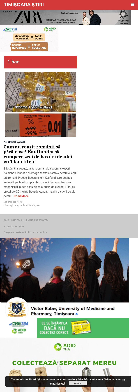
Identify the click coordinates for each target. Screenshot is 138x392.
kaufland (24, 205)
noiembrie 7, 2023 (14, 142)
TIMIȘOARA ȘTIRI (24, 4)
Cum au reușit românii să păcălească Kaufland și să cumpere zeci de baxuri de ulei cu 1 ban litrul (38, 154)
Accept (78, 383)
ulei (38, 205)
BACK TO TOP (16, 226)
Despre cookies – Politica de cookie (25, 232)
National (8, 202)
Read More (21, 196)
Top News (17, 202)
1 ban (6, 205)
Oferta (32, 205)
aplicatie (14, 205)
